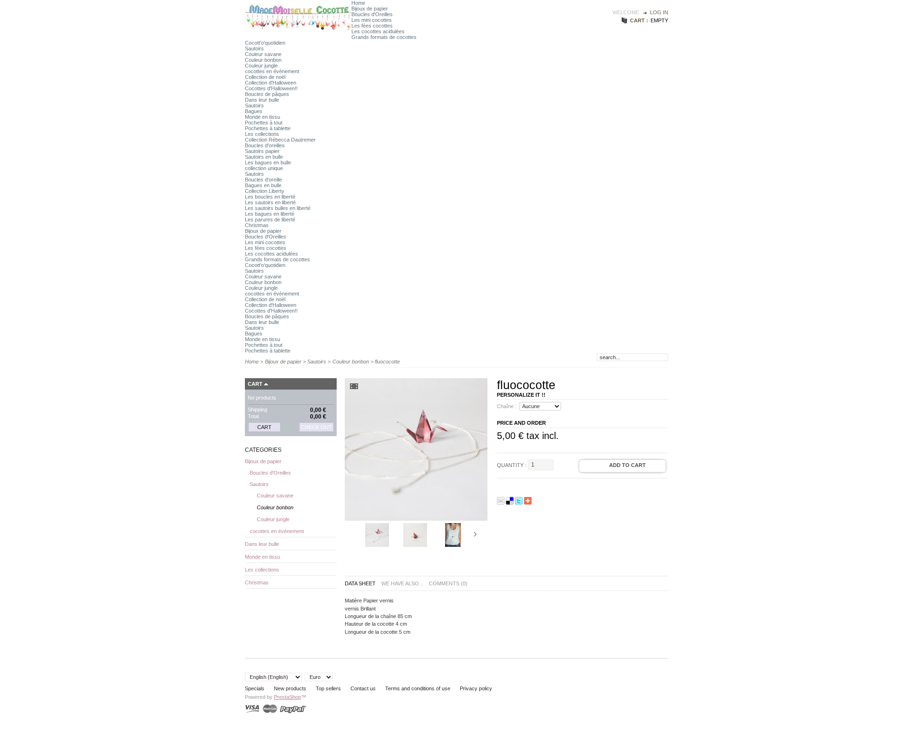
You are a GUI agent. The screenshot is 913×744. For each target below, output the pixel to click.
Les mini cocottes (371, 20)
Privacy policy (476, 688)
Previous (355, 534)
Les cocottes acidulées (378, 31)
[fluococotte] (377, 545)
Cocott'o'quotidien (265, 43)
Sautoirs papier (262, 151)
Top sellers (328, 688)
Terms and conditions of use (417, 688)
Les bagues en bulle (268, 162)
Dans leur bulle (262, 100)
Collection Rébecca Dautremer (280, 140)
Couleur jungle (261, 65)
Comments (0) (448, 583)
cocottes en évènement (272, 71)
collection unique (264, 168)
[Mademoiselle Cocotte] (298, 30)
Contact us (363, 688)
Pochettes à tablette (268, 128)
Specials (254, 688)
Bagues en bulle (263, 185)
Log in (659, 12)
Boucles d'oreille (263, 179)
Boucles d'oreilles (265, 145)
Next (475, 534)
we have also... (402, 583)
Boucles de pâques (267, 94)
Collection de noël (265, 77)
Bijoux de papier (369, 8)
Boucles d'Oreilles (372, 14)
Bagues (253, 111)
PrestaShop (287, 697)
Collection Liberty (264, 191)
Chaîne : (506, 406)
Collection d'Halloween (270, 83)
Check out (316, 427)
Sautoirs (254, 48)
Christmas (257, 225)
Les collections (262, 134)
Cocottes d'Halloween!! (271, 88)
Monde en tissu (262, 117)
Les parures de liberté (270, 219)
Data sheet (360, 583)
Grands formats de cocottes (384, 37)
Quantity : (511, 464)
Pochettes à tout (263, 122)
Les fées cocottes (372, 26)
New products (290, 688)
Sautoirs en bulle (264, 157)
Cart (255, 384)
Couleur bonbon (263, 60)
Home (358, 3)
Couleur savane (263, 54)
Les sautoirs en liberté (270, 202)
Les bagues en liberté (269, 214)
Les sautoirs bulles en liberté (278, 208)
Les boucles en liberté (270, 197)
